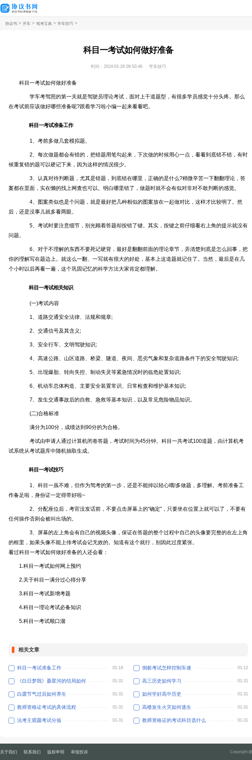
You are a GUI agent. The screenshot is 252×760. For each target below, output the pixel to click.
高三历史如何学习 (161, 681)
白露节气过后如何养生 (41, 694)
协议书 (11, 23)
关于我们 (8, 752)
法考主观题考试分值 (39, 720)
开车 (27, 23)
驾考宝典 (44, 23)
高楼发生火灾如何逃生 (166, 707)
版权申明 (55, 752)
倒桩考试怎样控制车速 (166, 667)
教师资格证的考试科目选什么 (174, 720)
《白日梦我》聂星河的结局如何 (51, 681)
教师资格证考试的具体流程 (46, 707)
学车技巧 (65, 23)
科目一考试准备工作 (39, 667)
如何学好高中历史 (161, 694)
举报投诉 (79, 752)
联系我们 (32, 752)
